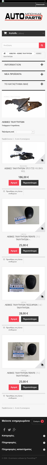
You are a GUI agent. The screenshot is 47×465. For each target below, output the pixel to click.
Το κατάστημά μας (16, 84)
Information (12, 64)
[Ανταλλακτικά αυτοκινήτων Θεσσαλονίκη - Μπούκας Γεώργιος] (23, 16)
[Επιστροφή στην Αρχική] (4, 53)
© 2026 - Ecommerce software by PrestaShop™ (19, 458)
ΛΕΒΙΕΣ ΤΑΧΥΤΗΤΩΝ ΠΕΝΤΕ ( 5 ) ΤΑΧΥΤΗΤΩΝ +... (23, 238)
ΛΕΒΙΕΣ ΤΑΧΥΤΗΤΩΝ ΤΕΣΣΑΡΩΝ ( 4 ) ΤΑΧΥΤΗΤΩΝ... (23, 306)
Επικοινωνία (40, 4)
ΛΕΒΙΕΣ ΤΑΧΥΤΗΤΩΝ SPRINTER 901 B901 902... (23, 170)
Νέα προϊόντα (13, 74)
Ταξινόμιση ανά (8, 132)
